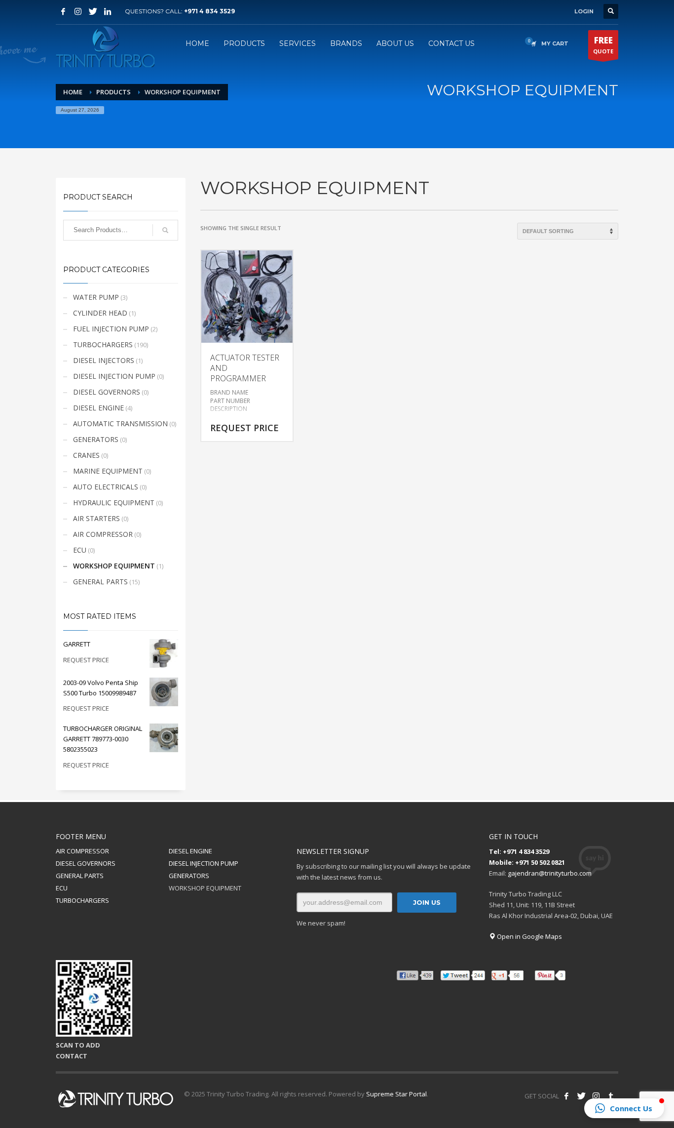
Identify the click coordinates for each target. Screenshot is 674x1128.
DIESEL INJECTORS (103, 360)
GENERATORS (95, 439)
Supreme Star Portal (396, 1093)
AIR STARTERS (96, 518)
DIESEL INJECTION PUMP (114, 376)
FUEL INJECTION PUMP (111, 328)
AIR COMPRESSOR (103, 534)
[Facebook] (63, 11)
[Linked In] (107, 11)
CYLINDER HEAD (100, 313)
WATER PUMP (96, 297)
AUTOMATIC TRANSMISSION (120, 423)
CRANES (86, 455)
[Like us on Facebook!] (566, 1095)
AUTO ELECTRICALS (105, 486)
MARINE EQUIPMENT (108, 471)
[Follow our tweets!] (581, 1095)
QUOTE (603, 45)
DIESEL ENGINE (98, 407)
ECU (79, 550)
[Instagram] (78, 11)
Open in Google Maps (528, 936)
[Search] (165, 230)
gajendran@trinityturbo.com (550, 873)
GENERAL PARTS (100, 581)
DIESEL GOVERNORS (106, 392)
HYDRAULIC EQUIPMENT (113, 502)
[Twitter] (92, 11)
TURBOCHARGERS (103, 344)
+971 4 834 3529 (209, 11)
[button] (624, 1108)
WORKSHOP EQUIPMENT (114, 565)
